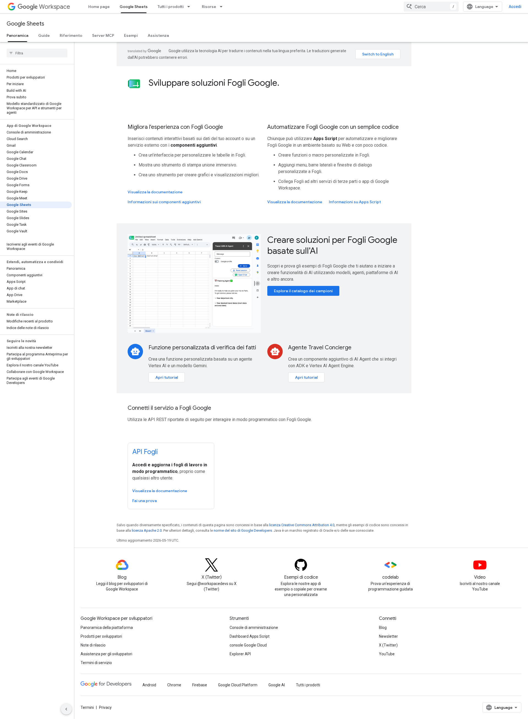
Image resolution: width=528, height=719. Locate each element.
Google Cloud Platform (237, 685)
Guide (44, 35)
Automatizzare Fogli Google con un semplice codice (333, 127)
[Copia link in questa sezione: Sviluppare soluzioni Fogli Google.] (284, 83)
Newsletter (388, 636)
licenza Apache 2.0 (147, 530)
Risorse (209, 6)
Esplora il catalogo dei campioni (303, 290)
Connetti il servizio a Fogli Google (169, 408)
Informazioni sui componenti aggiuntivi (164, 201)
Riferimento (71, 35)
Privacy (105, 707)
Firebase (199, 685)
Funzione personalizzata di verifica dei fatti (202, 347)
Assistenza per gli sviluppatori (106, 654)
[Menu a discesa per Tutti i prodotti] (190, 6)
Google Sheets (134, 6)
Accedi (515, 6)
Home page (99, 6)
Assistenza (158, 35)
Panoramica (17, 35)
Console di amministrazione (254, 627)
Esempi (131, 35)
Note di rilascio (93, 645)
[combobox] (431, 7)
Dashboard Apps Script (250, 636)
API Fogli (145, 452)
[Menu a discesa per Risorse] (222, 6)
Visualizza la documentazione (155, 191)
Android (149, 685)
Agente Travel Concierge (319, 347)
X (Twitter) (388, 645)
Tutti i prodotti (171, 6)
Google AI (276, 685)
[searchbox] (37, 53)
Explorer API (240, 654)
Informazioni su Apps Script (355, 201)
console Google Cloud (248, 645)
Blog (383, 627)
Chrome (174, 685)
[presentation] (274, 82)
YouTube (387, 654)
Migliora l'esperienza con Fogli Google (175, 127)
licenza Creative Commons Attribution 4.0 (301, 525)
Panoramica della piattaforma (107, 627)
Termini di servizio (96, 663)
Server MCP (103, 35)
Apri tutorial (166, 377)
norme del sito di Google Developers (243, 530)
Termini (87, 707)
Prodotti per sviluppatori (101, 636)
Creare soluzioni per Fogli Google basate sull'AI (332, 245)
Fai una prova (144, 500)
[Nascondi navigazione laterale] (66, 709)
